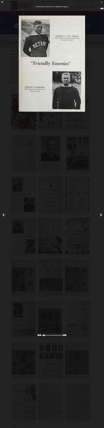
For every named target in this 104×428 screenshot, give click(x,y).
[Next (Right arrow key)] (101, 214)
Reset (64, 335)
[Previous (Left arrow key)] (3, 214)
